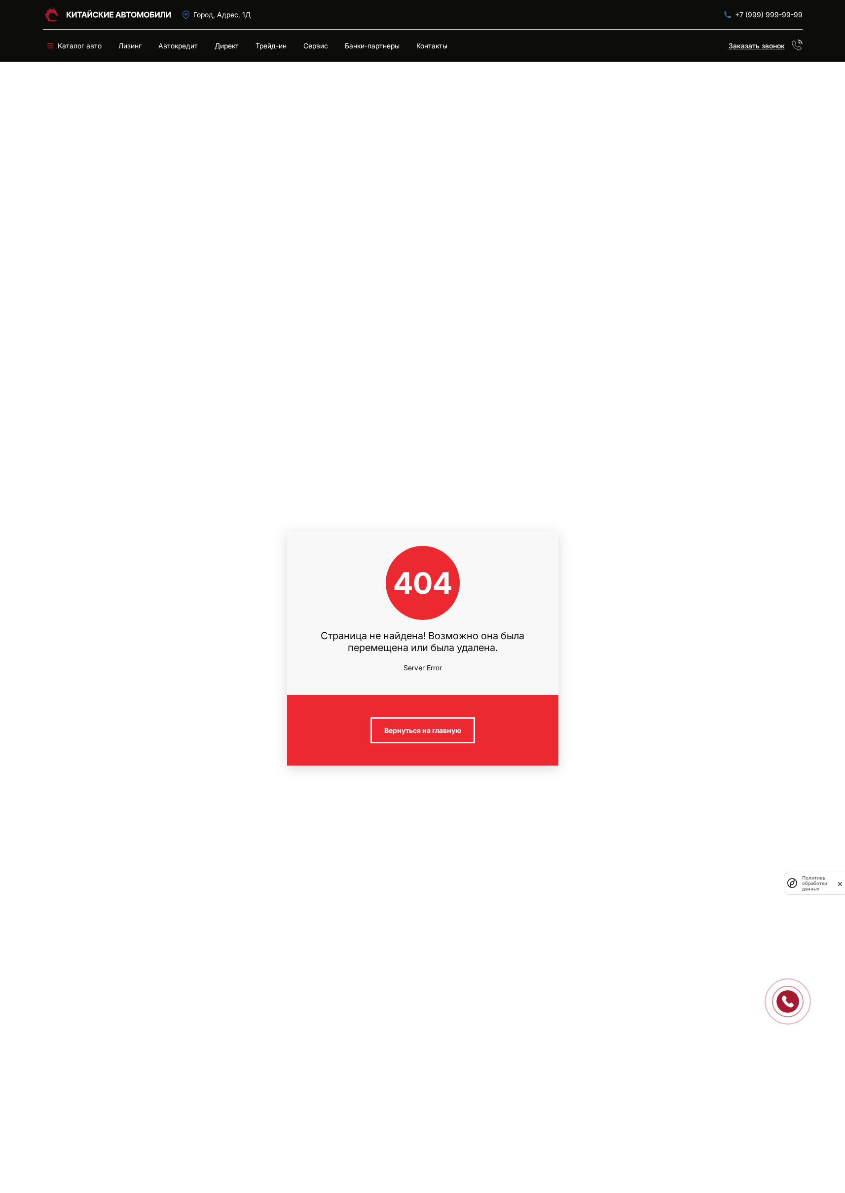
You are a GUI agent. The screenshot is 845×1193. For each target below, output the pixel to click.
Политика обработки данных (814, 883)
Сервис (315, 45)
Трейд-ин (271, 45)
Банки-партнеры (372, 45)
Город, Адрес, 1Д (222, 14)
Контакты (431, 45)
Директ (227, 45)
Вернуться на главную (422, 730)
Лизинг (130, 45)
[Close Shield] (840, 883)
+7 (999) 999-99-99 (769, 14)
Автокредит (178, 45)
